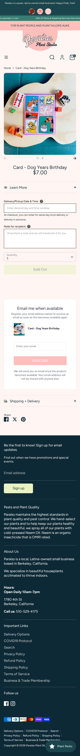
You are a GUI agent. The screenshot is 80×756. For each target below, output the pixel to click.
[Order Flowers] (32, 11)
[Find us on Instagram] (48, 11)
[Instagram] (12, 703)
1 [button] (38, 158)
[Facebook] (6, 703)
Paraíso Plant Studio (38, 745)
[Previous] (5, 158)
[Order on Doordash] (40, 11)
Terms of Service (17, 674)
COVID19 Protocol (18, 641)
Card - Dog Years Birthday (31, 67)
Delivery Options (17, 634)
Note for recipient (15, 226)
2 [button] (42, 158)
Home (7, 67)
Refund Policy (14, 660)
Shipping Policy (16, 667)
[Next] (74, 158)
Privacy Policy (14, 654)
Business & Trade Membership (27, 680)
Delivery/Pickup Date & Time (21, 201)
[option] (40, 114)
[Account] (62, 55)
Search (9, 647)
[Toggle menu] (6, 57)
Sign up (18, 488)
